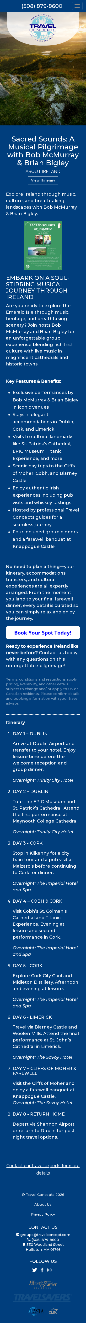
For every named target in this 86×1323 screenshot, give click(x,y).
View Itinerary (43, 180)
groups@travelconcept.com (45, 1235)
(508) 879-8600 (42, 6)
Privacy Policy (43, 1214)
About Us (43, 1204)
